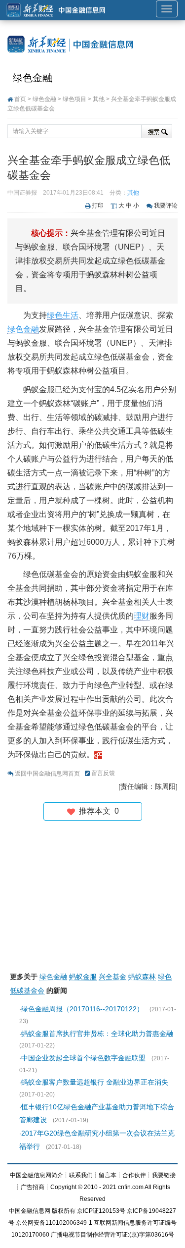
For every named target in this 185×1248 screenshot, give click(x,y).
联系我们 (81, 1175)
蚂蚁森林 (142, 977)
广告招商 (32, 1187)
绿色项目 (74, 99)
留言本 (107, 1175)
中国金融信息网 (29, 1210)
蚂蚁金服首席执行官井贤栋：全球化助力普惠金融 (97, 1034)
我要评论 (166, 205)
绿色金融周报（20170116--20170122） (82, 1009)
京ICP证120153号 (101, 1210)
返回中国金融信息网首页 (47, 773)
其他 (99, 99)
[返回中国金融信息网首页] (98, 754)
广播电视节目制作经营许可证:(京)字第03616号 (112, 1234)
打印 (98, 205)
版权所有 (63, 1210)
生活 (70, 315)
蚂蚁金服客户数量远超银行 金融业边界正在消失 (94, 1082)
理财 (141, 616)
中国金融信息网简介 (36, 1175)
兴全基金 (112, 977)
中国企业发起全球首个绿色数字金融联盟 (83, 1058)
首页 (20, 99)
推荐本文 (97, 811)
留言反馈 (103, 773)
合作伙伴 (134, 1175)
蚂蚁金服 (83, 977)
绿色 (55, 315)
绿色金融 (32, 77)
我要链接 (164, 1175)
